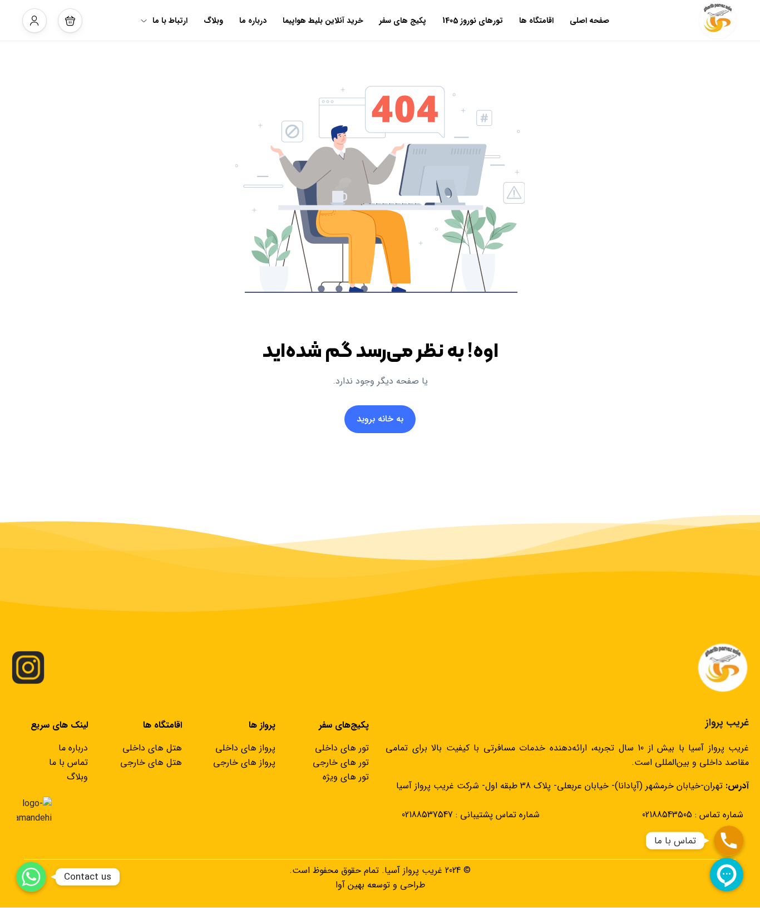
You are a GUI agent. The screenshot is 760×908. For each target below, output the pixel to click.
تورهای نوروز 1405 (472, 20)
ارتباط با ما (169, 20)
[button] (70, 20)
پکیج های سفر (402, 20)
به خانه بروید (380, 419)
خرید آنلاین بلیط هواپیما (323, 20)
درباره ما (253, 20)
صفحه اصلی (589, 20)
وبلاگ (213, 20)
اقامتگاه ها (536, 20)
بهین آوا (349, 885)
